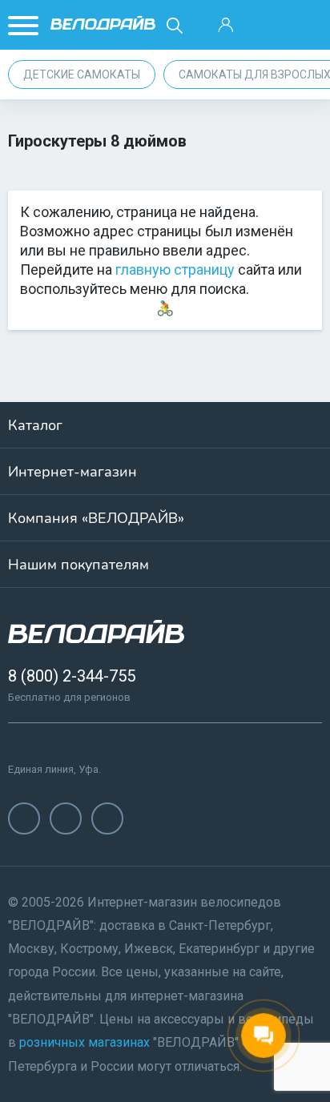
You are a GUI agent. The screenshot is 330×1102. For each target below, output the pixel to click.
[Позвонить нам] (266, 25)
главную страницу (175, 269)
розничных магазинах (84, 1042)
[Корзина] (306, 25)
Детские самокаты (81, 74)
